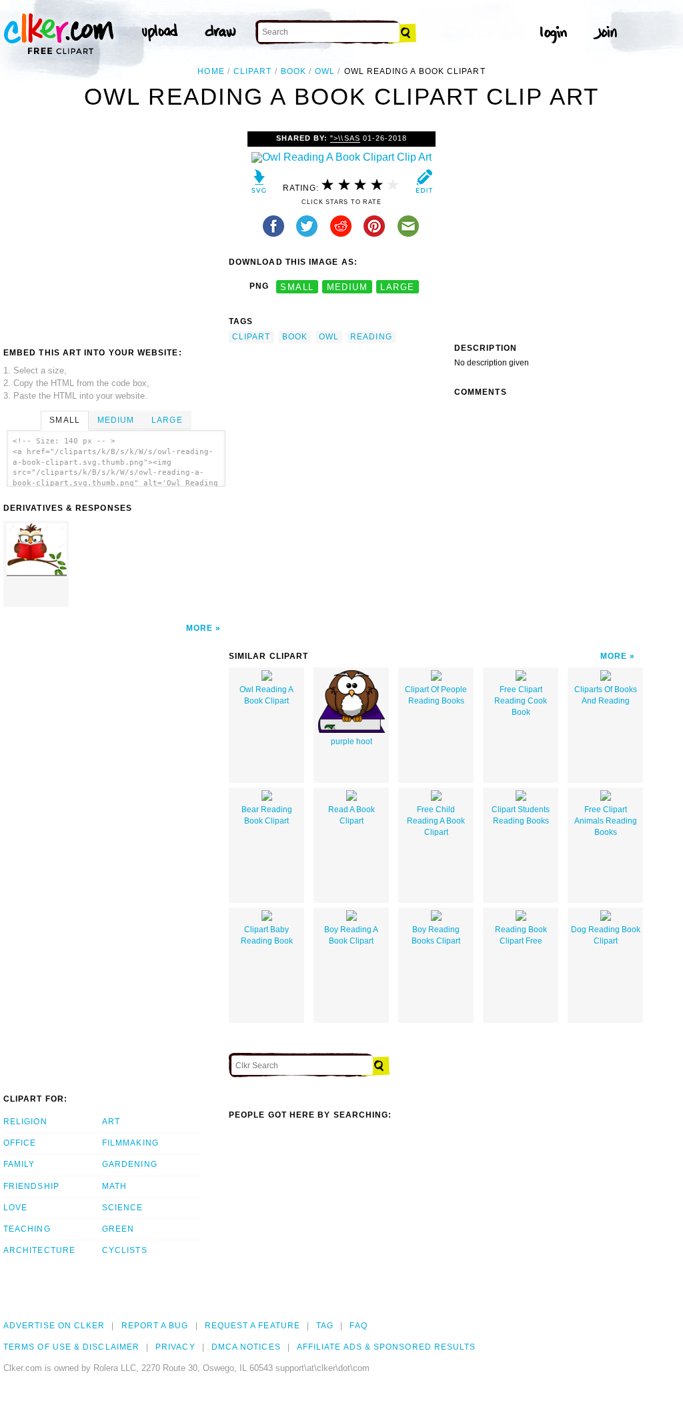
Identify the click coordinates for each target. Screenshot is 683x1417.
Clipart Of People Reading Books (436, 695)
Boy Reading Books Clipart (436, 935)
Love (15, 1207)
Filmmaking (130, 1143)
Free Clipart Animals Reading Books (605, 821)
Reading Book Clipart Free (521, 935)
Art (111, 1121)
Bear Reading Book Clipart (266, 815)
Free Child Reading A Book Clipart (436, 821)
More (199, 628)
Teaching (27, 1229)
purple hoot (351, 741)
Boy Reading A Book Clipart (351, 935)
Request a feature (252, 1325)
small (296, 286)
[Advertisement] (115, 231)
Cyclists (124, 1250)
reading (371, 336)
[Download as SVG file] (259, 184)
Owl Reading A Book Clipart (266, 695)
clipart (252, 71)
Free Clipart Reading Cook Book (520, 701)
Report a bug (155, 1325)
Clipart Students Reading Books (521, 815)
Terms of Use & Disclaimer (71, 1347)
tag (324, 1325)
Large (166, 420)
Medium (115, 420)
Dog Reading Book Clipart (605, 935)
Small (64, 420)
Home (210, 71)
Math (114, 1186)
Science (122, 1207)
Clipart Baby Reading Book (267, 935)
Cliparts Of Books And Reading (605, 695)
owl (325, 71)
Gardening (129, 1164)
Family (19, 1164)
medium (347, 286)
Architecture (39, 1250)
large (397, 286)
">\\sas (345, 138)
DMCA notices (246, 1347)
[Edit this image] (424, 184)
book (293, 71)
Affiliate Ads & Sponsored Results (386, 1347)
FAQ (358, 1325)
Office (19, 1143)
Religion (25, 1121)
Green (118, 1229)
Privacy (175, 1347)
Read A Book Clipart (351, 815)
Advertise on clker (54, 1325)
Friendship (31, 1186)
